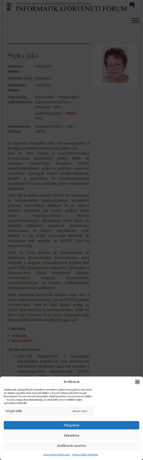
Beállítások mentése (71, 446)
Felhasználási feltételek (85, 454)
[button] (137, 382)
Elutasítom (71, 435)
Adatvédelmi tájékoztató (56, 454)
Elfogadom (71, 425)
